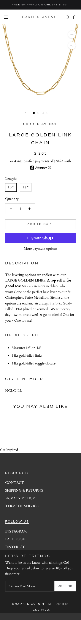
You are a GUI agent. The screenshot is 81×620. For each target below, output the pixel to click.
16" (11, 187)
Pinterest (15, 547)
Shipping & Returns (24, 490)
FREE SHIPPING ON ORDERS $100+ (40, 4)
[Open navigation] (6, 17)
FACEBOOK (15, 539)
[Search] (68, 17)
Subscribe (65, 586)
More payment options (40, 248)
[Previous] (25, 112)
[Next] (55, 112)
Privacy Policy (20, 498)
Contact (14, 482)
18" (25, 187)
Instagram (16, 531)
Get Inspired (9, 449)
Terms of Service (22, 506)
